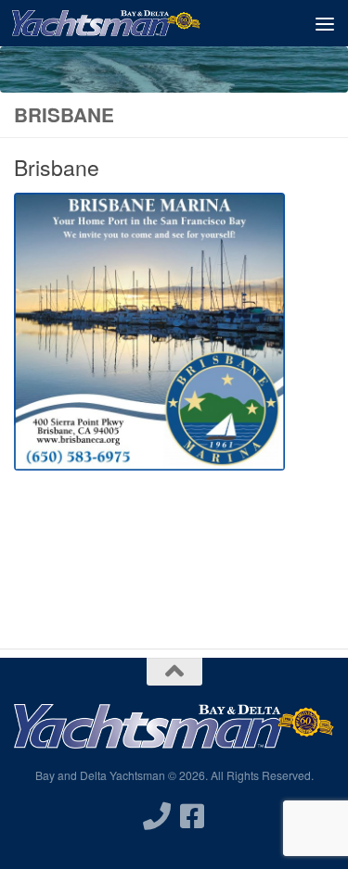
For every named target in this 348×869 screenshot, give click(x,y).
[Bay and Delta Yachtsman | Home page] (137, 23)
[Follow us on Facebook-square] (192, 816)
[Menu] (325, 23)
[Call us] (157, 816)
